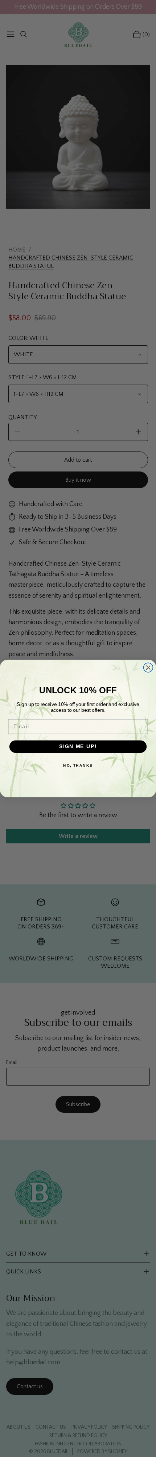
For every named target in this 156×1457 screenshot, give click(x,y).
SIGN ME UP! (78, 746)
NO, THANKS (78, 765)
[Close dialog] (148, 667)
